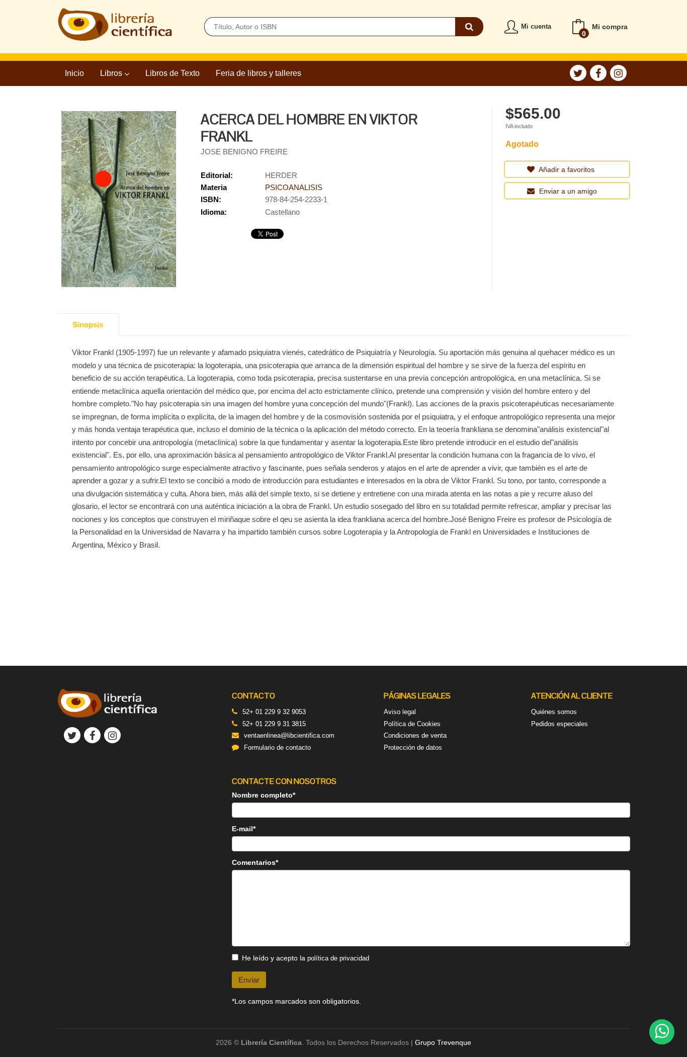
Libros (112, 73)
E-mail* (243, 828)
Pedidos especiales (559, 724)
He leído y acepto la (305, 958)
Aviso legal (400, 712)
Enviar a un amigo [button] (567, 191)
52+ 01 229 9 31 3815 (274, 724)
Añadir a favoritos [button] (565, 169)
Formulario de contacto (277, 747)
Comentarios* (255, 862)
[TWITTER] (578, 73)
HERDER (281, 175)
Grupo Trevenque (443, 1042)
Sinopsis (87, 324)
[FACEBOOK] (598, 73)
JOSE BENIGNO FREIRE (244, 151)
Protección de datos (413, 747)
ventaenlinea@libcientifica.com (289, 735)
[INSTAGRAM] (618, 73)
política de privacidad (338, 958)
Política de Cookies (412, 724)
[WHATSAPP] (661, 1031)
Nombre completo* (263, 795)
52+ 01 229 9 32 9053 (274, 712)
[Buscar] (469, 26)
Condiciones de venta (415, 735)
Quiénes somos (554, 712)
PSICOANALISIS (293, 187)
